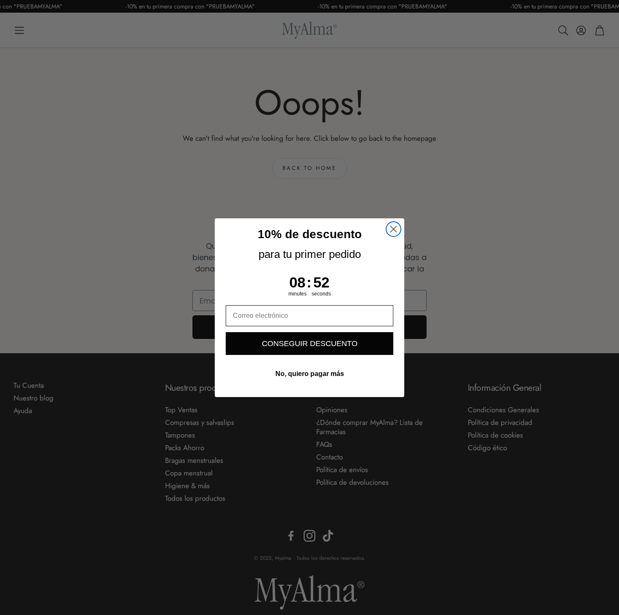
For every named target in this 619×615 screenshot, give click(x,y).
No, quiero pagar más (309, 373)
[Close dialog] (393, 229)
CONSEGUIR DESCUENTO (310, 343)
